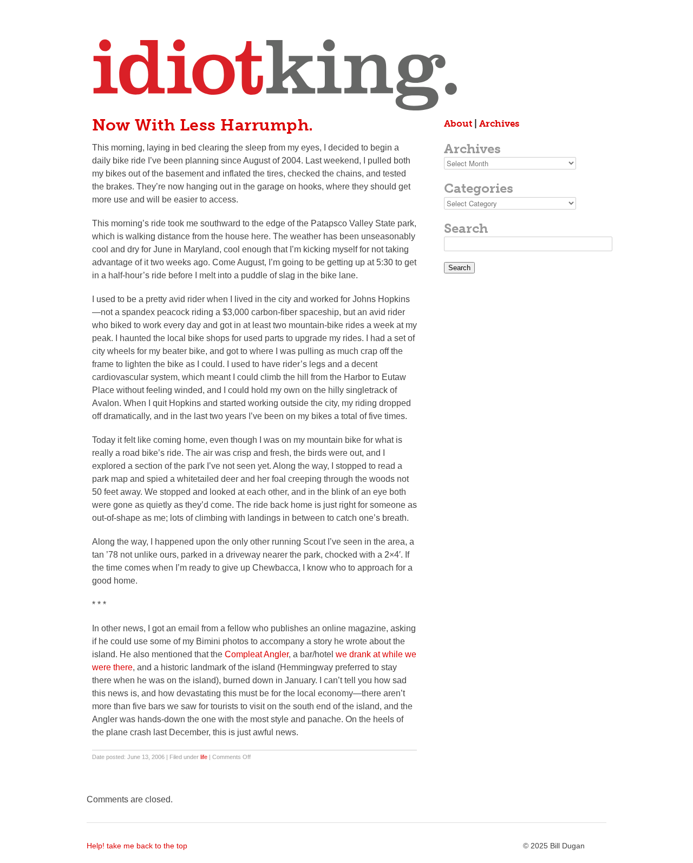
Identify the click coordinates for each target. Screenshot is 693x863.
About (458, 123)
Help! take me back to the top (137, 845)
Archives (499, 123)
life (203, 757)
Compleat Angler (257, 654)
